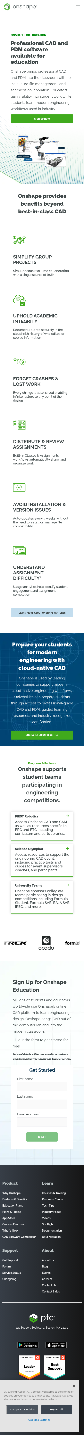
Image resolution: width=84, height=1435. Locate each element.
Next (42, 1137)
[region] (39, 1406)
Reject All (56, 1409)
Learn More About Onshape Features (42, 613)
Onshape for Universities (42, 735)
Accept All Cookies (22, 1409)
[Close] (74, 1386)
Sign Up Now (42, 119)
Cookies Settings (39, 1419)
